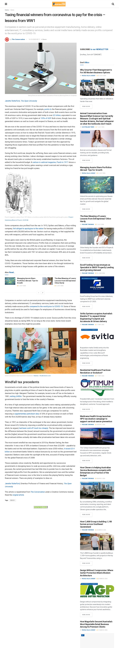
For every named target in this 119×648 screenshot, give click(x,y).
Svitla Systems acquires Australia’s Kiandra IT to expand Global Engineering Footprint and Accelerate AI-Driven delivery (96, 317)
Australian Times (88, 127)
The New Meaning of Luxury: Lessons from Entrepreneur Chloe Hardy (65, 280)
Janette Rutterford (12, 101)
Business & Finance (89, 230)
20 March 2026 (102, 578)
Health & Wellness (89, 430)
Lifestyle (85, 132)
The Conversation (18, 39)
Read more (87, 105)
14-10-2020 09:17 (34, 39)
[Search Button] (113, 4)
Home (7, 10)
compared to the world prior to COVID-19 (46, 306)
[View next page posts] (43, 292)
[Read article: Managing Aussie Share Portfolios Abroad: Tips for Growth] (10, 281)
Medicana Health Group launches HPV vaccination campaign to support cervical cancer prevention (96, 419)
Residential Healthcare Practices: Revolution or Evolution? (95, 371)
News (12, 10)
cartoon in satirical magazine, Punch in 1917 (50, 162)
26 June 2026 (100, 273)
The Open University (29, 101)
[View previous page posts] (38, 292)
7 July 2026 (100, 127)
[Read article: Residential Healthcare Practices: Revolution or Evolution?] (97, 387)
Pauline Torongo (88, 224)
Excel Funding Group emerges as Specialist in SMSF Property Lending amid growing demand (97, 267)
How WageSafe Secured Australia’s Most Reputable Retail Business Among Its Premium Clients (96, 624)
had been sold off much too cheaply (33, 428)
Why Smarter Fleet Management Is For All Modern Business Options (96, 71)
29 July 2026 (102, 75)
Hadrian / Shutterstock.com (42, 375)
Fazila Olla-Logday (88, 75)
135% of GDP (45, 118)
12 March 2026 (102, 630)
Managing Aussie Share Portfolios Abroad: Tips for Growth (27, 280)
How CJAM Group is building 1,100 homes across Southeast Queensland (96, 524)
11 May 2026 (100, 324)
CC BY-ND (25, 220)
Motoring (86, 81)
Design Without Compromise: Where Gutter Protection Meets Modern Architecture (96, 573)
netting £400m (16, 396)
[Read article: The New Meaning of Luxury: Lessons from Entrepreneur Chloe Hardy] (47, 281)
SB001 (12, 500)
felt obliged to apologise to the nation (28, 228)
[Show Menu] (6, 4)
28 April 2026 (100, 424)
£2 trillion (57, 115)
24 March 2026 (101, 530)
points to (48, 109)
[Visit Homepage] (58, 4)
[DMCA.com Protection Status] (41, 507)
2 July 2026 (22, 286)
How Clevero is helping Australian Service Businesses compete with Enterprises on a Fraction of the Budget (95, 471)
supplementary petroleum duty (26, 414)
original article (18, 495)
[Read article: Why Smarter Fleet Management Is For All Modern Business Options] (97, 87)
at (83, 178)
